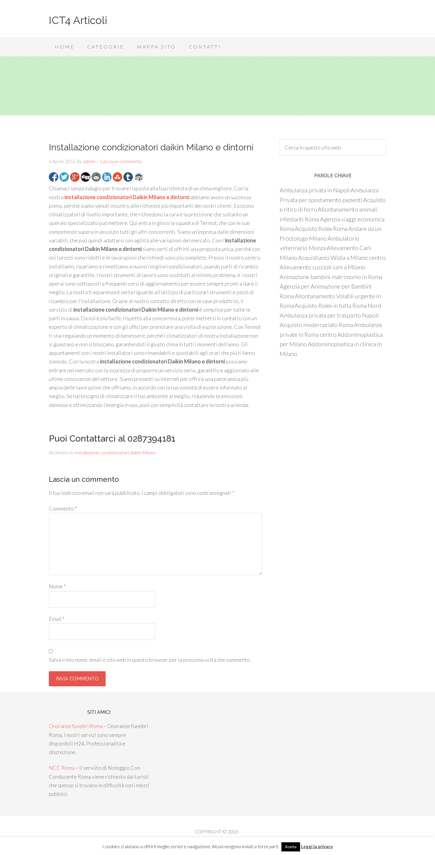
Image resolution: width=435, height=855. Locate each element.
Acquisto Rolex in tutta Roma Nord (338, 305)
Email (57, 619)
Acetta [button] (291, 846)
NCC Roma (62, 767)
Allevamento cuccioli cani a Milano (322, 266)
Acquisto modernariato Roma (316, 324)
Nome (57, 586)
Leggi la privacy (317, 846)
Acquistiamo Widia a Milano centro (342, 257)
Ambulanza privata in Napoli (315, 190)
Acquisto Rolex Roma (321, 228)
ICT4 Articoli (78, 20)
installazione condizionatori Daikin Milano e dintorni (127, 197)
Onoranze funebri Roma (76, 726)
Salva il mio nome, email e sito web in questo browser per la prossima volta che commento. (150, 659)
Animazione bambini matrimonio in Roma (331, 276)
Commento (63, 508)
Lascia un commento (121, 161)
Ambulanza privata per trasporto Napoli (329, 315)
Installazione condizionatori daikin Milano (115, 452)
